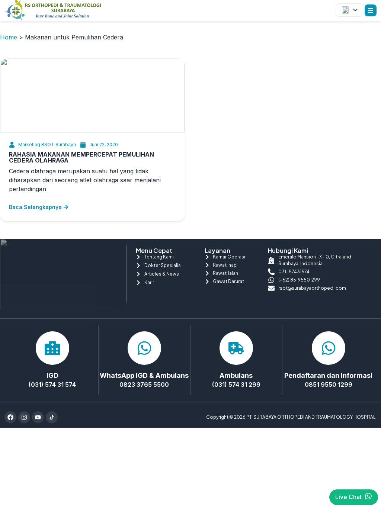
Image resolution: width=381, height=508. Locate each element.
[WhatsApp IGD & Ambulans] (144, 348)
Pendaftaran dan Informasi (328, 375)
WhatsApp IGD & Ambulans (144, 375)
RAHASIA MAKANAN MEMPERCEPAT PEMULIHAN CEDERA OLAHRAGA (81, 157)
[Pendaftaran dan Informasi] (328, 348)
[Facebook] (10, 417)
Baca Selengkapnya (35, 207)
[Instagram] (24, 417)
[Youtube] (38, 417)
